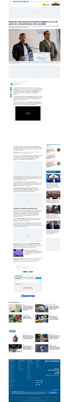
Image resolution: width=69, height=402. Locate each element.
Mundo (10, 371)
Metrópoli (15, 81)
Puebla (37, 364)
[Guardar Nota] (11, 96)
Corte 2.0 (10, 363)
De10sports (29, 371)
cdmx (32, 267)
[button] (56, 4)
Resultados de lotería (29, 379)
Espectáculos (11, 381)
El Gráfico (28, 370)
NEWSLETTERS (41, 1)
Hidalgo (37, 365)
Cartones (10, 378)
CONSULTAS (46, 1)
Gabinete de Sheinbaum (11, 370)
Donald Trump (11, 372)
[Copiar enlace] (11, 95)
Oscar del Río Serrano (50, 160)
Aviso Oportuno (29, 364)
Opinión (48, 146)
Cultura (10, 382)
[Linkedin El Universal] (39, 384)
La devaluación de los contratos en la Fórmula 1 (50, 157)
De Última (20, 365)
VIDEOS (34, 1)
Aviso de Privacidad (40, 393)
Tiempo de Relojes (21, 369)
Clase (19, 362)
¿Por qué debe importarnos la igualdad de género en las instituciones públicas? (51, 164)
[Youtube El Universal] (41, 383)
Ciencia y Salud (12, 386)
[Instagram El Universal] (36, 384)
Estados (10, 374)
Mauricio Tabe (17, 267)
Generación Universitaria (29, 369)
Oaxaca (37, 363)
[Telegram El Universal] (36, 383)
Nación (10, 362)
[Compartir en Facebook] (11, 88)
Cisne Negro (20, 370)
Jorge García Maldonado (51, 154)
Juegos (28, 374)
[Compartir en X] (11, 89)
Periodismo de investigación (11, 366)
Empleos (28, 365)
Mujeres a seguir (12, 364)
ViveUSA (28, 373)
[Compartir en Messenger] (11, 93)
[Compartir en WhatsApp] (11, 91)
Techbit (10, 388)
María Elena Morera (50, 148)
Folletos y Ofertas (30, 363)
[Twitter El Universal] (39, 383)
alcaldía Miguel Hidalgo (26, 267)
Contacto (38, 398)
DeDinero (28, 372)
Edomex (37, 362)
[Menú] (10, 1)
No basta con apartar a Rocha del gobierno (50, 151)
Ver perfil (16, 84)
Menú (10, 389)
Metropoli (11, 373)
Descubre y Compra (30, 362)
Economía (11, 379)
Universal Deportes (12, 380)
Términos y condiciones (32, 398)
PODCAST (37, 1)
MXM (31, 1)
